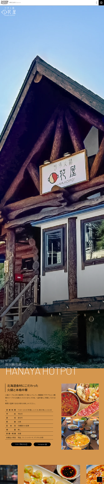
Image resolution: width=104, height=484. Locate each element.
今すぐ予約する (20, 444)
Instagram (41, 444)
